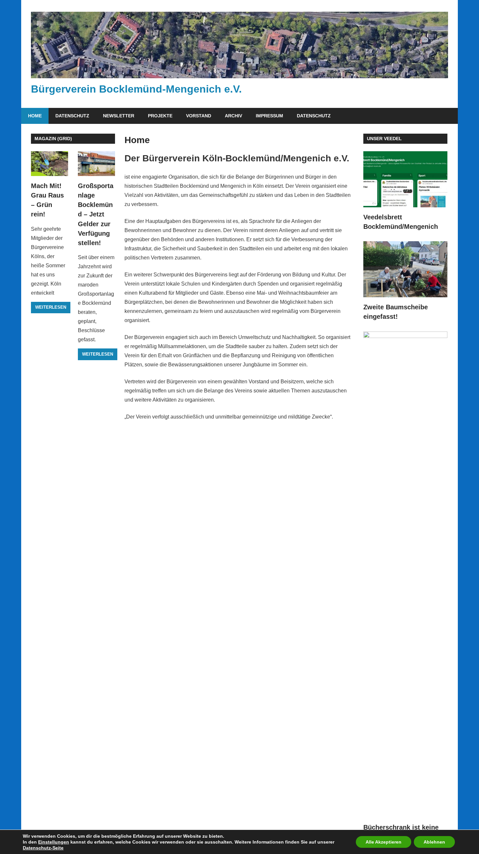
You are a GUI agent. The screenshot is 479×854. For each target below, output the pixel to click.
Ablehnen (434, 842)
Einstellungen (53, 842)
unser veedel (384, 138)
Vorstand (198, 115)
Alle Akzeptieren (383, 842)
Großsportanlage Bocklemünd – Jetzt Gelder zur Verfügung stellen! (95, 214)
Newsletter (118, 115)
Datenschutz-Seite (43, 847)
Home (35, 115)
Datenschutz (72, 115)
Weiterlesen (50, 307)
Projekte (160, 115)
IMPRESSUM (269, 115)
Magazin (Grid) (53, 138)
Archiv (233, 115)
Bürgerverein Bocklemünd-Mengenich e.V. (136, 89)
